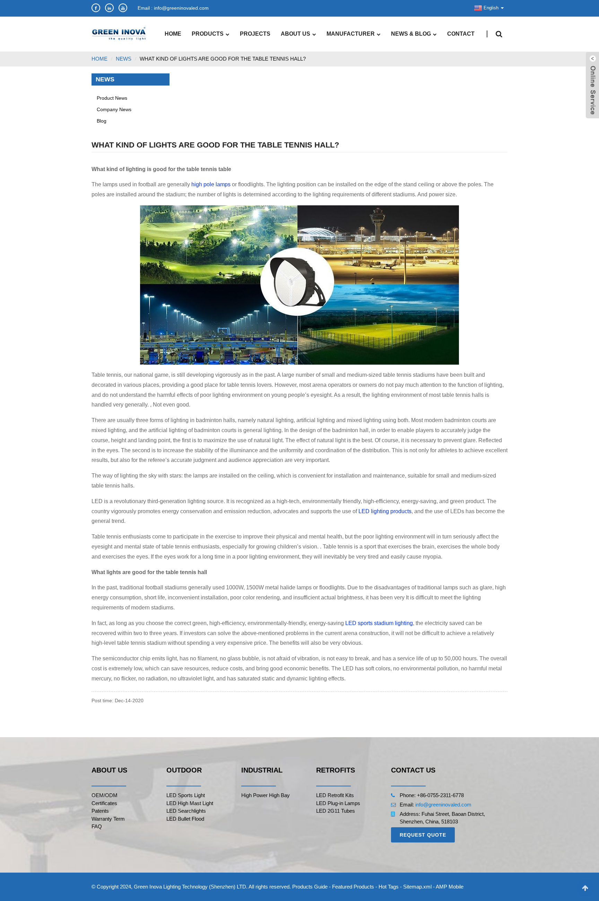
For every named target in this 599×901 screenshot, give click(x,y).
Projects (255, 34)
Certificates (104, 803)
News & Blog (411, 34)
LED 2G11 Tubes (335, 811)
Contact (461, 34)
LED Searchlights (186, 811)
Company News (114, 109)
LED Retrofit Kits (335, 795)
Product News (112, 98)
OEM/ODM (105, 795)
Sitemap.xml (417, 887)
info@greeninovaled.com (443, 805)
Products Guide (310, 887)
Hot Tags (389, 887)
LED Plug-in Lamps (338, 803)
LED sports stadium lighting (379, 623)
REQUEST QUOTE (423, 835)
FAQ (97, 826)
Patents (100, 811)
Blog (101, 121)
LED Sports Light (185, 795)
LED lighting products (384, 511)
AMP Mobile (449, 887)
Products (208, 34)
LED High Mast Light (189, 803)
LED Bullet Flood (185, 819)
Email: (407, 805)
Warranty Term (108, 819)
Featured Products (353, 887)
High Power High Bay (265, 795)
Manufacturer (351, 34)
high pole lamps (211, 184)
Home (173, 34)
